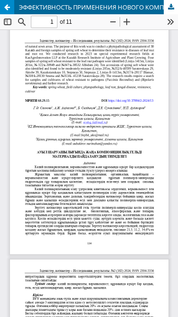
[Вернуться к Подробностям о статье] (7, 7)
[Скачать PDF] (171, 7)
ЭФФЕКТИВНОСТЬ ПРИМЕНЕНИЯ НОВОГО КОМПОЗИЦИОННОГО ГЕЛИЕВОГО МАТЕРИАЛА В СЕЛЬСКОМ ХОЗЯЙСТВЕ (98, 7)
